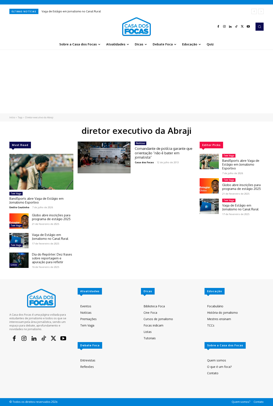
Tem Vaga (16, 193)
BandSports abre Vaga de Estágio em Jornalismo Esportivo (36, 200)
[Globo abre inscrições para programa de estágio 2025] (19, 221)
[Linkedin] (230, 27)
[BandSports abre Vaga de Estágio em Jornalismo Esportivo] (41, 172)
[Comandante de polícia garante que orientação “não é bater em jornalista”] (104, 157)
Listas (14, 264)
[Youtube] (248, 27)
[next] (261, 11)
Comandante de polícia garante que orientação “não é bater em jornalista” (163, 152)
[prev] (254, 11)
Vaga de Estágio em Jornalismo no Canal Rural (71, 11)
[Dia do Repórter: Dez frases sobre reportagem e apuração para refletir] (19, 260)
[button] (260, 27)
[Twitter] (242, 27)
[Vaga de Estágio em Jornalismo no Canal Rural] (19, 240)
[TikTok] (236, 27)
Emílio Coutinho (19, 207)
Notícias (140, 143)
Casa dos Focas (144, 162)
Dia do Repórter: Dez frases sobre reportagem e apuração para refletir (52, 258)
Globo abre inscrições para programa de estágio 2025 (51, 217)
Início (12, 117)
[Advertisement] (136, 81)
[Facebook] (218, 27)
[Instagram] (224, 27)
